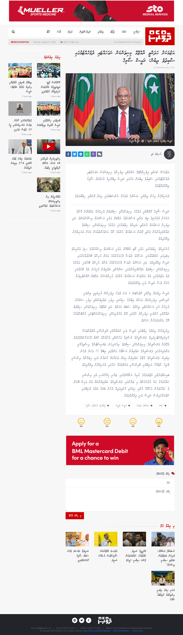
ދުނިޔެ (70, 32)
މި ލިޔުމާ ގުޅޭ (167, 526)
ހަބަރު (124, 32)
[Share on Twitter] (74, 154)
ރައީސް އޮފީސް (122, 406)
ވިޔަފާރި (100, 32)
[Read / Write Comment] (99, 154)
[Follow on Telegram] (74, 620)
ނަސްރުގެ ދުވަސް (144, 406)
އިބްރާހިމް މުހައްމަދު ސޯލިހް (96, 406)
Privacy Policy (137, 631)
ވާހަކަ (59, 32)
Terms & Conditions (121, 631)
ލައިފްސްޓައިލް (85, 32)
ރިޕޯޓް (113, 32)
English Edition (21, 42)
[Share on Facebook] (68, 154)
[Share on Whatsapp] (87, 154)
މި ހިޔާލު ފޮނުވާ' (74, 516)
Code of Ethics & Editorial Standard (97, 631)
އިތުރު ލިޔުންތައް (52, 57)
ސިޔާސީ (136, 32)
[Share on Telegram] (80, 154)
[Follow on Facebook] (88, 620)
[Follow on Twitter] (81, 620)
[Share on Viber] (93, 154)
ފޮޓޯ (48, 32)
